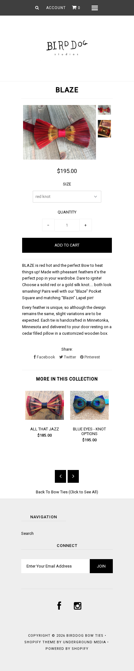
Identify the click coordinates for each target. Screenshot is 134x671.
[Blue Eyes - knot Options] (89, 418)
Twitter (69, 357)
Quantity (67, 212)
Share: (67, 349)
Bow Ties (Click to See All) (74, 492)
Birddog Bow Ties (84, 636)
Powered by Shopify (67, 649)
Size (67, 184)
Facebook (45, 357)
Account (56, 8)
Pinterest (92, 357)
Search (27, 533)
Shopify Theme (39, 642)
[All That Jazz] (44, 418)
